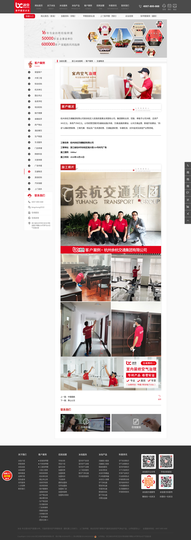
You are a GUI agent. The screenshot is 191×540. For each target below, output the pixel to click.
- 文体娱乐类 (43, 514)
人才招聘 (21, 486)
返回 (159, 399)
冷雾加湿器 (103, 498)
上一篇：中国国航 (68, 397)
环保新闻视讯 (124, 492)
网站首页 (39, 7)
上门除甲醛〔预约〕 (109, 16)
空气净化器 (103, 482)
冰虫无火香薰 (104, 479)
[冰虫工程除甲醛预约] (111, 373)
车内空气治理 (84, 467)
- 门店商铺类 (43, 507)
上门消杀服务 (84, 470)
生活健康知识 (124, 489)
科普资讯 (112, 7)
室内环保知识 (124, 467)
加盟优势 (61, 470)
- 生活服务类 (43, 504)
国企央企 (38, 95)
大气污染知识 (124, 470)
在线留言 (35, 213)
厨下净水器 (103, 495)
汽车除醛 (38, 183)
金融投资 (38, 119)
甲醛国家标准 (89, 16)
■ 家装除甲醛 (43, 461)
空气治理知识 (124, 464)
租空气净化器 (84, 473)
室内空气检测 (84, 461)
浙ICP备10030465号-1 (63, 536)
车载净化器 (103, 489)
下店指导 (61, 479)
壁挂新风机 (103, 492)
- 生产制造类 (43, 501)
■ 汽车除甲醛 (43, 464)
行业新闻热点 (124, 476)
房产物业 (38, 125)
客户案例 (88, 7)
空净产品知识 (124, 473)
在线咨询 (35, 218)
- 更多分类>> (43, 520)
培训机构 (38, 107)
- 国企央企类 (43, 479)
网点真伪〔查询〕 (48, 16)
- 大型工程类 (43, 470)
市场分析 (61, 461)
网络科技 (38, 154)
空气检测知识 (124, 461)
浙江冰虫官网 (77, 61)
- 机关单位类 (43, 476)
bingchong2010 (38, 207)
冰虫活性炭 (103, 470)
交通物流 (38, 171)
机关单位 (38, 90)
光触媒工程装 (104, 464)
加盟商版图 (62, 492)
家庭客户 (38, 72)
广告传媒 (38, 166)
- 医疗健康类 (43, 489)
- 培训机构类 (43, 486)
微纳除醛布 (103, 467)
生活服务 (38, 142)
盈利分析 (61, 467)
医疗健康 (38, 113)
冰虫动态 (21, 467)
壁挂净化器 (103, 486)
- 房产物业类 (43, 495)
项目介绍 (61, 464)
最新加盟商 (62, 482)
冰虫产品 (75, 7)
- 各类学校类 (43, 482)
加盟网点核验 (63, 495)
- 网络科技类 (43, 511)
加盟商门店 (62, 489)
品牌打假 (21, 476)
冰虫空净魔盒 (104, 473)
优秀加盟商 (62, 486)
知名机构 (38, 84)
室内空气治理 (84, 464)
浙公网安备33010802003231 (83, 536)
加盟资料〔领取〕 (69, 16)
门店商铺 (38, 148)
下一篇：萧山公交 (68, 400)
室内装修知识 (124, 482)
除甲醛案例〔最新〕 (149, 16)
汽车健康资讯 (124, 486)
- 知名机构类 (43, 473)
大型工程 (38, 78)
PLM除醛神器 (104, 476)
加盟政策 (61, 473)
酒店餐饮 (38, 131)
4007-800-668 (37, 202)
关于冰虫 (51, 7)
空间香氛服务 (84, 476)
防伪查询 (21, 479)
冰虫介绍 (21, 461)
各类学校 (38, 101)
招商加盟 (100, 7)
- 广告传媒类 (43, 517)
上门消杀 (38, 189)
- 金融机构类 (43, 492)
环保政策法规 (124, 479)
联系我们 (125, 7)
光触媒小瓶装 (104, 461)
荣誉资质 (21, 464)
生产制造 (38, 136)
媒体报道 (21, 473)
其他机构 (38, 177)
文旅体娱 (38, 160)
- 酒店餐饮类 (43, 498)
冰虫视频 (129, 16)
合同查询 (21, 482)
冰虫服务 (63, 7)
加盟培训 (61, 476)
